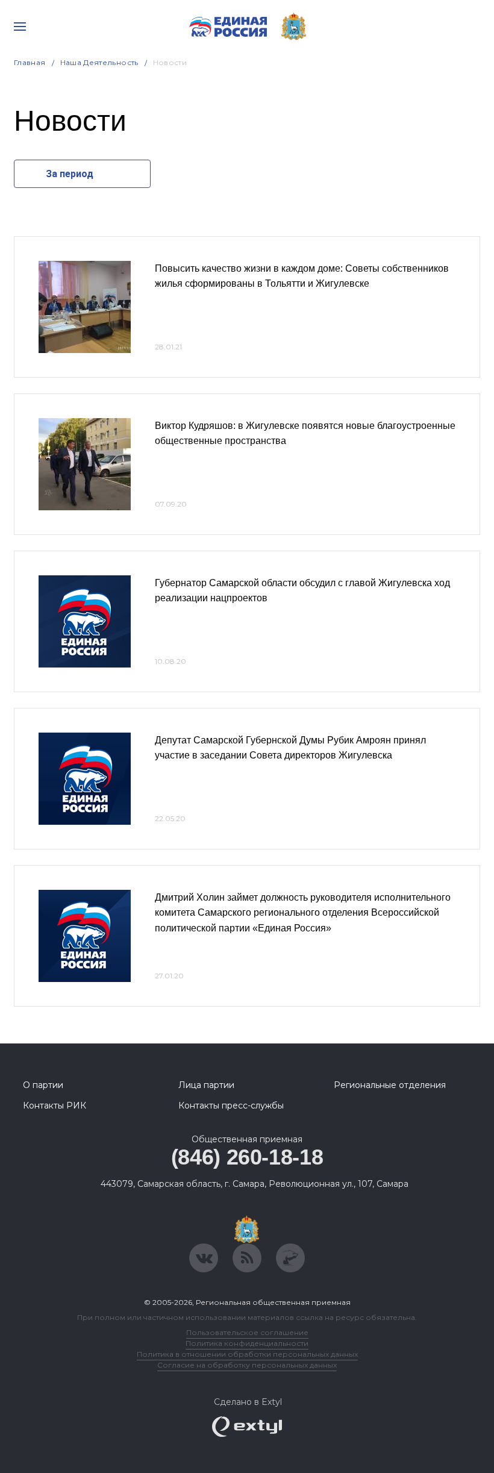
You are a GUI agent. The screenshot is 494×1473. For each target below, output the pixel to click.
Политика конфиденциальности (247, 1343)
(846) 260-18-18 (247, 1157)
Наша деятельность (99, 62)
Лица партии (206, 1085)
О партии (43, 1085)
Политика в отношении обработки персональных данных (247, 1354)
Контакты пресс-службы (231, 1105)
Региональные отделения (390, 1085)
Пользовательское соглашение (247, 1332)
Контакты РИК (54, 1105)
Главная (30, 62)
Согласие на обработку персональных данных (247, 1364)
